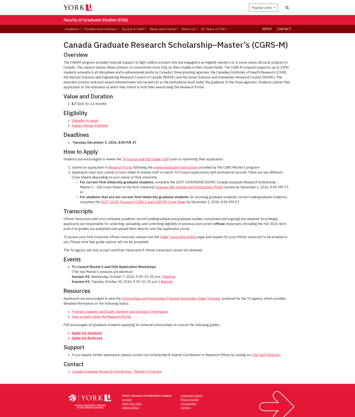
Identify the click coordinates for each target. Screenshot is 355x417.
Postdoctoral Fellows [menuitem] (100, 29)
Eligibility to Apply (85, 121)
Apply (267, 29)
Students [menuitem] (71, 29)
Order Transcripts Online (178, 237)
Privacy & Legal (189, 399)
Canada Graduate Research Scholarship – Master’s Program (116, 371)
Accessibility (188, 403)
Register (169, 277)
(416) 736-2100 (132, 403)
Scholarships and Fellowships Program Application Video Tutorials (171, 298)
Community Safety (192, 395)
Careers (185, 407)
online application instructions (175, 167)
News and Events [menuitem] (163, 29)
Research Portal (120, 167)
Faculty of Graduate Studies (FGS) (95, 20)
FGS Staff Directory (266, 355)
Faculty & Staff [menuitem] (133, 29)
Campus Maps (130, 407)
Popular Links (262, 8)
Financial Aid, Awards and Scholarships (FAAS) (189, 187)
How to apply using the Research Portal (101, 316)
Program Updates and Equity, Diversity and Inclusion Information (120, 312)
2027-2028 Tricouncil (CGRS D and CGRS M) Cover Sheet (143, 202)
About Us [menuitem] (188, 29)
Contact (284, 29)
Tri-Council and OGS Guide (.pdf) (145, 159)
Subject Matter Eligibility (90, 125)
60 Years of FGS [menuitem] (213, 29)
